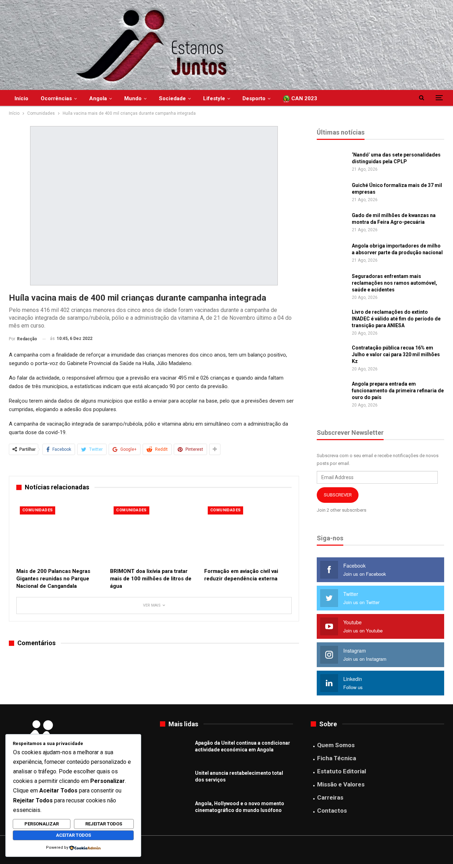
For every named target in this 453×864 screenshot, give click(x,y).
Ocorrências (56, 98)
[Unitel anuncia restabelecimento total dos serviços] (175, 781)
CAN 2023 (303, 98)
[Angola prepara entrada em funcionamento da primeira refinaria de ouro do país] (332, 392)
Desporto (253, 98)
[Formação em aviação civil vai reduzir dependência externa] (248, 533)
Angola (98, 98)
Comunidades (37, 510)
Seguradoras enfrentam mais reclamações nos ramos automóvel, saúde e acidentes (394, 282)
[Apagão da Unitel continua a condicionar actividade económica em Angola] (175, 751)
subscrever (338, 495)
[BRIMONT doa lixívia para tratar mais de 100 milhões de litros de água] (153, 533)
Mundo (133, 98)
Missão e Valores (341, 784)
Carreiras (330, 797)
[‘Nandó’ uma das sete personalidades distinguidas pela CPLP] (332, 163)
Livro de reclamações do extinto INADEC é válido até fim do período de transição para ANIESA (396, 318)
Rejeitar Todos (103, 823)
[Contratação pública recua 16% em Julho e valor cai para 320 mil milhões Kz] (332, 356)
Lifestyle (214, 98)
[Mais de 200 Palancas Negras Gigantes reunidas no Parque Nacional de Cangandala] (60, 533)
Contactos (332, 810)
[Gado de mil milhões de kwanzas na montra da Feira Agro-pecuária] (332, 223)
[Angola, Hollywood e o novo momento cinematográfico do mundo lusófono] (175, 811)
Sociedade (172, 98)
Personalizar (41, 823)
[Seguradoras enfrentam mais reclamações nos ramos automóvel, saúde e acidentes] (332, 284)
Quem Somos (336, 745)
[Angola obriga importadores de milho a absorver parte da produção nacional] (332, 254)
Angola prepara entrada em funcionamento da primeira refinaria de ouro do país (398, 390)
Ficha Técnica (336, 758)
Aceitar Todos (73, 835)
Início (21, 98)
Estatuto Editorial (341, 771)
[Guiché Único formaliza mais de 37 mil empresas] (332, 193)
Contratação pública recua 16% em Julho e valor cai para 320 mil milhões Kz (396, 354)
